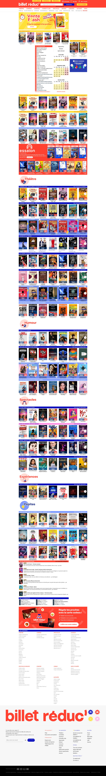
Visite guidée (56, 689)
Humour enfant (22, 669)
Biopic (20, 646)
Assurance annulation (51, 734)
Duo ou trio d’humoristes (76, 637)
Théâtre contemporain (23, 634)
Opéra (55, 637)
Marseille (89, 736)
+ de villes (78, 10)
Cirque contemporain (58, 669)
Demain (61, 48)
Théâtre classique (22, 636)
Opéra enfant (21, 680)
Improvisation (73, 639)
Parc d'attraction (57, 685)
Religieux (38, 672)
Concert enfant (22, 672)
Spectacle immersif (57, 646)
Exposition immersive (75, 671)
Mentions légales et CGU (37, 772)
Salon (55, 697)
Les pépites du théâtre (77, 737)
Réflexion (20, 654)
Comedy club (73, 636)
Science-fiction (22, 648)
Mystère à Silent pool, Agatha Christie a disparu (33, 592)
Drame (20, 639)
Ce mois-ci (76, 760)
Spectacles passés (64, 749)
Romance (20, 642)
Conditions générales (11, 772)
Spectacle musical (57, 639)
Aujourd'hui (61, 46)
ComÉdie (29, 8)
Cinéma (55, 683)
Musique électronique (41, 675)
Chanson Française (40, 671)
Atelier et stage (57, 679)
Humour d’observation (75, 646)
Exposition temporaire (75, 672)
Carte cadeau (36, 0)
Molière (75, 753)
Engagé (20, 660)
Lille (57, 10)
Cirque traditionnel (57, 668)
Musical (20, 652)
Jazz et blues (39, 674)
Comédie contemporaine (42, 634)
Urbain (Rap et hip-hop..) (41, 686)
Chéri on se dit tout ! (27, 564)
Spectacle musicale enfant (24, 685)
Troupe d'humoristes (75, 634)
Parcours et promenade (58, 691)
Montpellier (66, 10)
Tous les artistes (77, 747)
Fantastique (21, 643)
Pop (37, 685)
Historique (21, 645)
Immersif (55, 702)
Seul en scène (21, 637)
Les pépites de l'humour (77, 740)
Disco (38, 688)
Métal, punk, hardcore (41, 677)
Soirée (55, 686)
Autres (61, 753)
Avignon (36, 10)
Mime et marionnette (58, 640)
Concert (71, 8)
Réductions (56, 0)
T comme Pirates (27, 575)
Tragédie (20, 640)
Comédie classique (40, 637)
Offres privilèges (82, 4)
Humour (37, 8)
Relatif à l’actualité (74, 660)
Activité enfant (22, 683)
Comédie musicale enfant (24, 671)
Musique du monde (40, 669)
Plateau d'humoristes (75, 640)
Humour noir (73, 648)
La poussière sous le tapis (28, 569)
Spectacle (56, 8)
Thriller (20, 663)
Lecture (20, 651)
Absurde (72, 651)
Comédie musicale (57, 634)
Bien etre (55, 700)
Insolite (55, 703)
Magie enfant (21, 675)
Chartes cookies (48, 772)
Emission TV (56, 682)
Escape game (56, 680)
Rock (38, 683)
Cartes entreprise (49, 742)
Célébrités (21, 655)
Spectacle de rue (57, 648)
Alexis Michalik (77, 749)
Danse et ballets (57, 642)
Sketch (72, 652)
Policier (20, 662)
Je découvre (29, 157)
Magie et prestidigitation (59, 643)
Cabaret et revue (57, 636)
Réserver (51, 156)
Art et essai (21, 649)
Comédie (61, 734)
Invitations (46, 0)
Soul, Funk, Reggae (40, 678)
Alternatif (73, 657)
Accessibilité (76, 772)
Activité (79, 8)
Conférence (56, 688)
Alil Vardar (76, 751)
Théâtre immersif (22, 657)
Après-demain (61, 51)
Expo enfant (21, 678)
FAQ (46, 733)
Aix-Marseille (43, 10)
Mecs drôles (73, 643)
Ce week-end (76, 758)
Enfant (64, 8)
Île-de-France (28, 10)
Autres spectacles (64, 751)
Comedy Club (46, 8)
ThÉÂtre (21, 8)
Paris (20, 10)
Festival (38, 682)
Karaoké (55, 698)
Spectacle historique (58, 645)
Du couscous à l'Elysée (28, 586)
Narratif (72, 658)
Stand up (72, 642)
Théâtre (61, 733)
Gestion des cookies (85, 772)
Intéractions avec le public (76, 655)
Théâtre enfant (22, 668)
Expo (85, 8)
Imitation (72, 654)
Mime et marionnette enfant (24, 677)
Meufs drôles (73, 645)
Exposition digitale (74, 674)
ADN (24, 580)
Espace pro (48, 740)
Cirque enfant (21, 682)
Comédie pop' (39, 636)
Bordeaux (51, 10)
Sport (55, 692)
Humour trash (74, 649)
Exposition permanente (75, 669)
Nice (72, 10)
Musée (72, 668)
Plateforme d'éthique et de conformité (62, 772)
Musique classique (40, 668)
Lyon (60, 10)
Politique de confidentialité (23, 772)
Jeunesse (20, 658)
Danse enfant (21, 674)
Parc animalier (57, 694)
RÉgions (85, 10)
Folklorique (39, 680)
